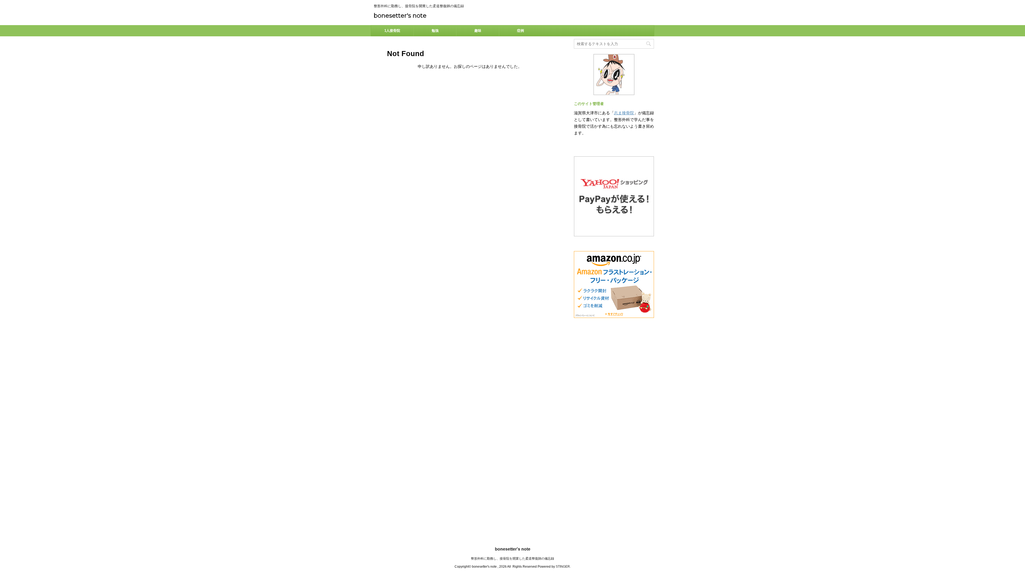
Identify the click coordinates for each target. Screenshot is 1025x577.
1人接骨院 (392, 31)
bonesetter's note (400, 15)
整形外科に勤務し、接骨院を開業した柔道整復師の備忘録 (512, 558)
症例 (520, 31)
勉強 (435, 31)
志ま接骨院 (624, 113)
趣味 (477, 31)
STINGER (563, 566)
